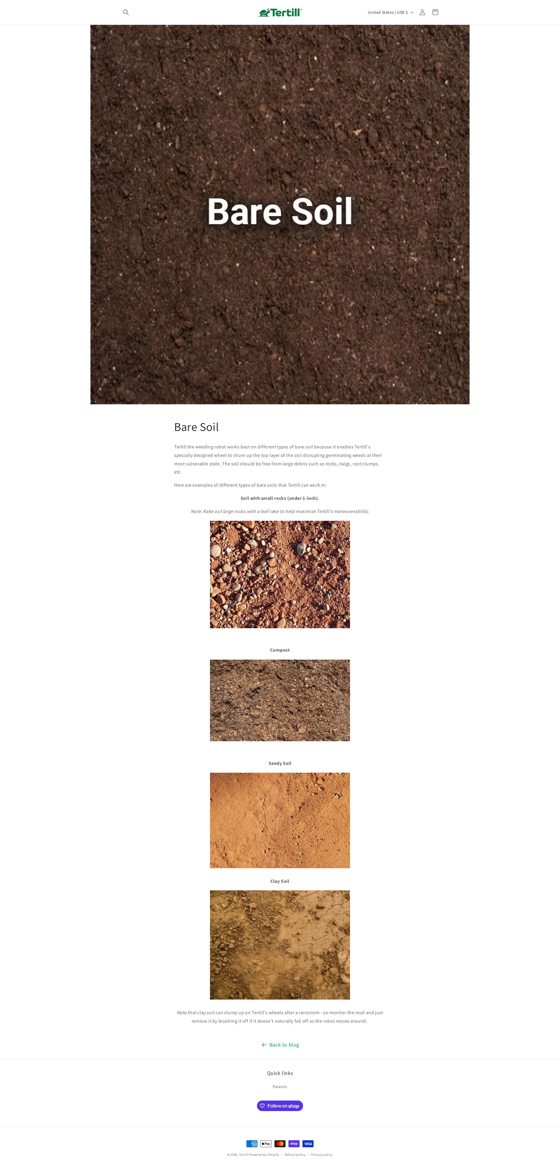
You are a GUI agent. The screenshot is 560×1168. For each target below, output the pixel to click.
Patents (280, 1086)
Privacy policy (322, 1155)
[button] (126, 12)
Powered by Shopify (264, 1155)
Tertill (244, 1155)
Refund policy (295, 1155)
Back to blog (284, 1044)
